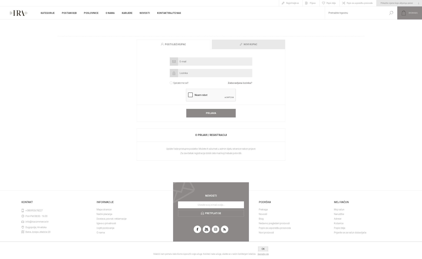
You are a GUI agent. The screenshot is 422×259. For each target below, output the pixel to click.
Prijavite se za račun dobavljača (350, 232)
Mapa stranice (104, 209)
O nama (101, 232)
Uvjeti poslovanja (105, 228)
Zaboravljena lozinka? (240, 83)
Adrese (337, 218)
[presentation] (173, 44)
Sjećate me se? (180, 83)
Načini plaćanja (104, 214)
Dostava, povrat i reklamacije (111, 218)
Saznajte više (263, 254)
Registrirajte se (292, 3)
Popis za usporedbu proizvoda (360, 3)
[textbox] (355, 12)
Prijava (313, 3)
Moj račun (339, 209)
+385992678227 (34, 210)
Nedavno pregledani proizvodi (274, 223)
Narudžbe (339, 214)
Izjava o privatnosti (106, 223)
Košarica (338, 223)
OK (263, 249)
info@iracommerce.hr (37, 221)
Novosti (263, 214)
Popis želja (339, 228)
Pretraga (263, 209)
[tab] (174, 44)
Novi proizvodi (266, 232)
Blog (261, 218)
